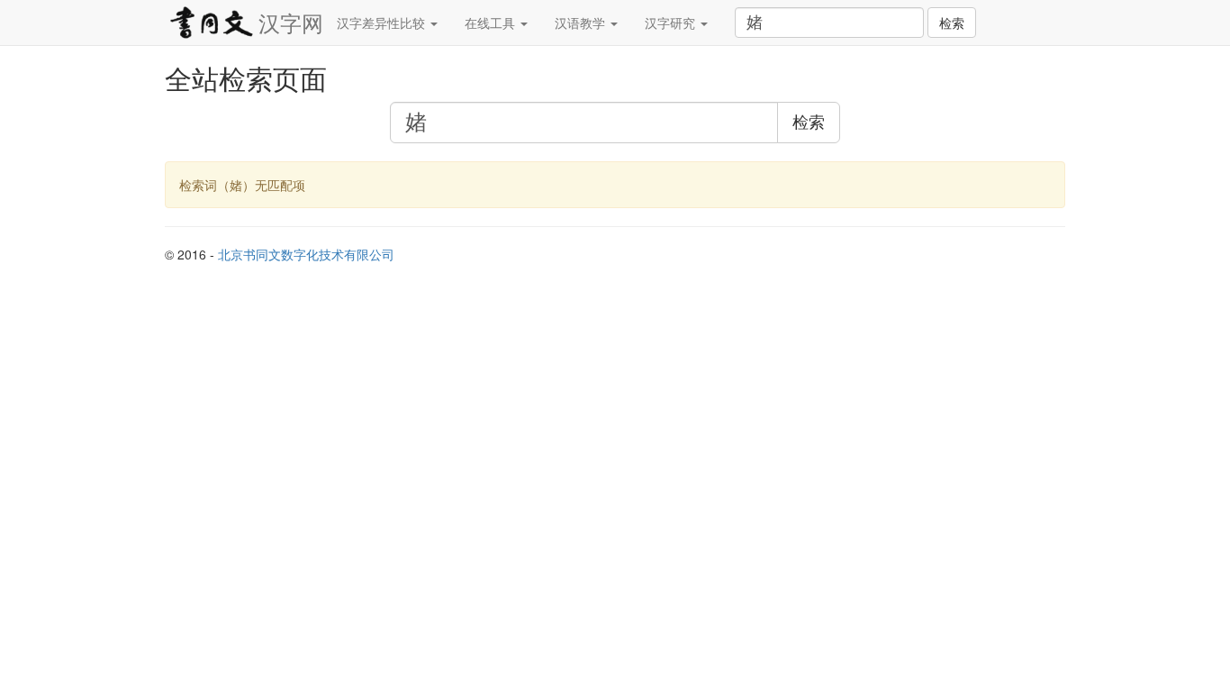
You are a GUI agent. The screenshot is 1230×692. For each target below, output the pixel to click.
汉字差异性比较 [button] (383, 23)
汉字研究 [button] (672, 23)
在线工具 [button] (492, 23)
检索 (951, 23)
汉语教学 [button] (582, 23)
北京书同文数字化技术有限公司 (306, 254)
